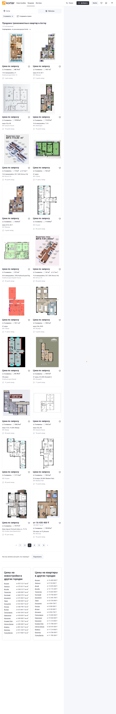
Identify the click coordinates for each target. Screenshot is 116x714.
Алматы (6, 627)
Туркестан (7, 592)
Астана (6, 610)
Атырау (6, 583)
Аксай (37, 586)
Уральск (7, 586)
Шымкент (7, 598)
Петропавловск (9, 612)
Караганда (7, 615)
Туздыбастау (8, 633)
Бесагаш (7, 630)
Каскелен (7, 618)
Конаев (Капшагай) (9, 621)
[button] (16, 545)
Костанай (7, 595)
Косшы (6, 607)
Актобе (6, 589)
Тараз (6, 601)
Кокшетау (7, 604)
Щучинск (38, 612)
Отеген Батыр (8, 624)
